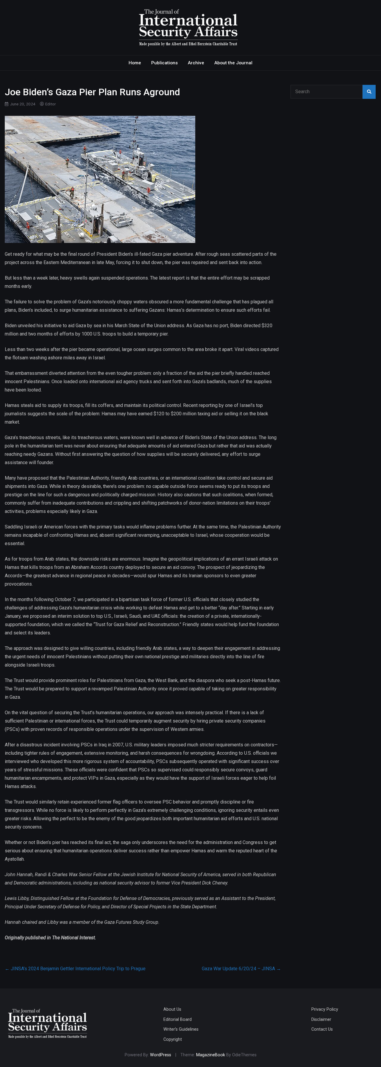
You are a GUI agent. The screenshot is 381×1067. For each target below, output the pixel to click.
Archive (196, 62)
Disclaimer (321, 1019)
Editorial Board (177, 1019)
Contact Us (322, 1029)
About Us (172, 1009)
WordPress (160, 1054)
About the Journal (233, 62)
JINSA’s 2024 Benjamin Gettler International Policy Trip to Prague (75, 968)
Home (135, 62)
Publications (164, 62)
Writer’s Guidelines (181, 1029)
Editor (50, 104)
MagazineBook (210, 1054)
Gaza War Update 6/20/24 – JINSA (241, 968)
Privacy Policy (324, 1009)
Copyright (172, 1039)
